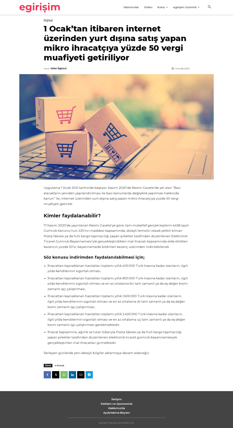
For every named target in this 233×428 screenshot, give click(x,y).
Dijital (48, 20)
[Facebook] (47, 374)
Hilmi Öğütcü (59, 68)
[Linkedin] (72, 374)
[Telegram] (89, 374)
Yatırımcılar (131, 7)
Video (148, 7)
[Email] (80, 374)
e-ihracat (59, 365)
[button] (209, 7)
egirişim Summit (185, 7)
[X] (55, 374)
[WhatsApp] (64, 374)
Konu (161, 7)
